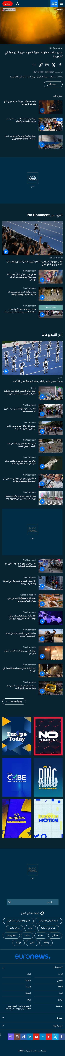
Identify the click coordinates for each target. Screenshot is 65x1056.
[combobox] (32, 902)
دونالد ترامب (15, 928)
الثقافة (28, 993)
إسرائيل (55, 935)
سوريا (27, 935)
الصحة (28, 987)
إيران (30, 928)
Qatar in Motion (28, 595)
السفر (61, 993)
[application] (32, 25)
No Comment (56, 257)
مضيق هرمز (11, 935)
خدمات (60, 1018)
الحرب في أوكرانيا (48, 928)
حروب (40, 935)
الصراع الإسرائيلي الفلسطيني (18, 921)
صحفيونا (59, 1006)
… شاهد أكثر (53, 84)
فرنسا (18, 943)
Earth (28, 980)
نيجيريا (33, 387)
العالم (60, 377)
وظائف (46, 943)
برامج (29, 1000)
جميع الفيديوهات (15, 701)
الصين (32, 943)
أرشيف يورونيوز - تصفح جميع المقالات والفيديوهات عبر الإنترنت (18, 1007)
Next (60, 987)
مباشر (7, 3)
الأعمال (60, 980)
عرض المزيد (58, 1026)
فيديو (60, 1000)
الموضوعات (58, 967)
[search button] (10, 902)
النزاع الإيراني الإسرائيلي (48, 921)
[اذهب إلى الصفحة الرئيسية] (54, 3)
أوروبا (60, 974)
